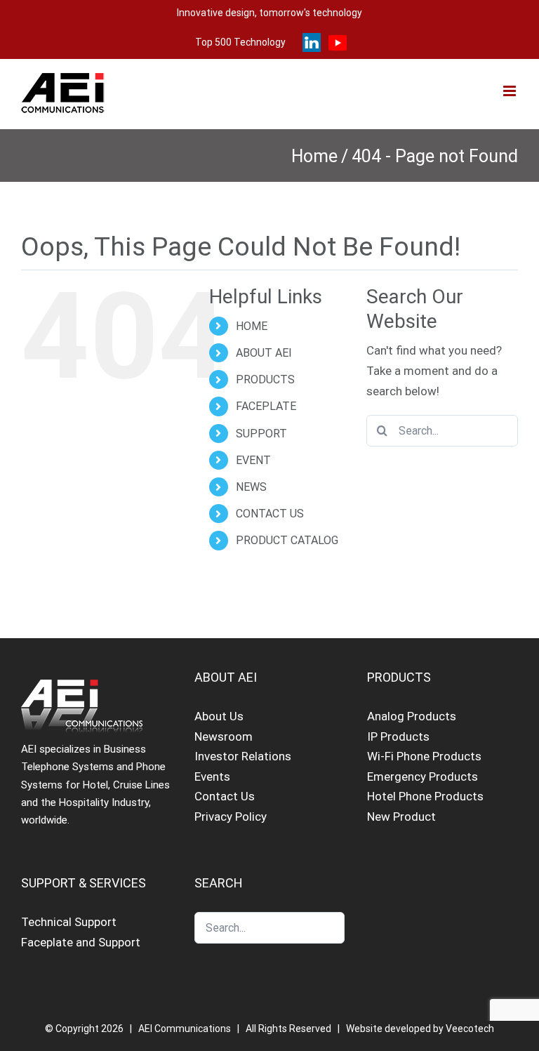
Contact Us (224, 796)
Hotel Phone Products (425, 796)
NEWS (251, 487)
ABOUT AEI (264, 352)
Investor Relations (242, 756)
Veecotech (470, 1028)
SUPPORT (261, 433)
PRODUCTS (265, 379)
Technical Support (69, 922)
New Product (401, 816)
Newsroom (223, 736)
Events (212, 776)
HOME (251, 326)
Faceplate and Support (80, 942)
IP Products (398, 736)
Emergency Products (422, 776)
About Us (219, 716)
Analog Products (411, 716)
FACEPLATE (266, 406)
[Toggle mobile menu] (510, 91)
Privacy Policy (230, 816)
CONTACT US (270, 513)
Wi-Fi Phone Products (424, 756)
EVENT (253, 460)
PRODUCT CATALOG (287, 540)
